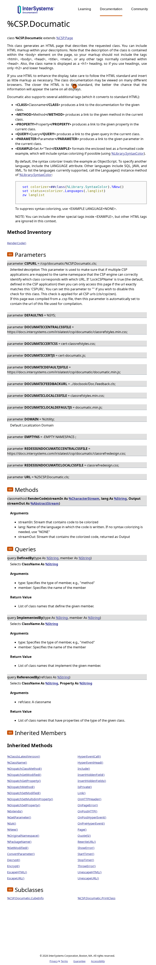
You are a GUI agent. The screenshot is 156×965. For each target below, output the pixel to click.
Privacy (54, 961)
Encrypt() (13, 866)
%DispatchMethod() (21, 787)
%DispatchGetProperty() (24, 781)
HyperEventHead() (90, 762)
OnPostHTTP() (87, 811)
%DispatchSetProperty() (23, 805)
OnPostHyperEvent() (92, 817)
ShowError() (86, 848)
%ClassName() (17, 762)
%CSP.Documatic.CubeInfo (25, 898)
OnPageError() (88, 805)
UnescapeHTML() (90, 872)
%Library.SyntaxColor (127, 153)
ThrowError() (87, 866)
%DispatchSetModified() (24, 793)
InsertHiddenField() (91, 775)
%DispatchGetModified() (24, 775)
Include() (84, 768)
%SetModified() (17, 848)
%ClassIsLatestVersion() (23, 756)
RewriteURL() (87, 842)
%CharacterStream (84, 498)
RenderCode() (16, 243)
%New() (12, 829)
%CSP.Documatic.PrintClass (96, 898)
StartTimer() (86, 854)
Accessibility (98, 961)
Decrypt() (13, 860)
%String (120, 498)
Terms (64, 961)
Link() (82, 793)
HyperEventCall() (89, 756)
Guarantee (79, 961)
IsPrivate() (85, 787)
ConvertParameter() (21, 854)
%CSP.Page (64, 38)
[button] (10, 254)
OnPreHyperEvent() (91, 823)
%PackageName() (19, 842)
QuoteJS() (84, 835)
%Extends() (15, 811)
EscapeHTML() (17, 872)
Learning (84, 9)
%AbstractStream (44, 503)
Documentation (111, 9)
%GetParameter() (19, 817)
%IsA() (11, 823)
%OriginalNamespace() (23, 835)
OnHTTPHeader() (89, 799)
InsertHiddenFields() (92, 781)
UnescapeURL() (88, 878)
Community (139, 9)
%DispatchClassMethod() (24, 768)
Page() (82, 829)
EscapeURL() (15, 878)
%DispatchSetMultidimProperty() (30, 799)
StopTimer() (86, 860)
